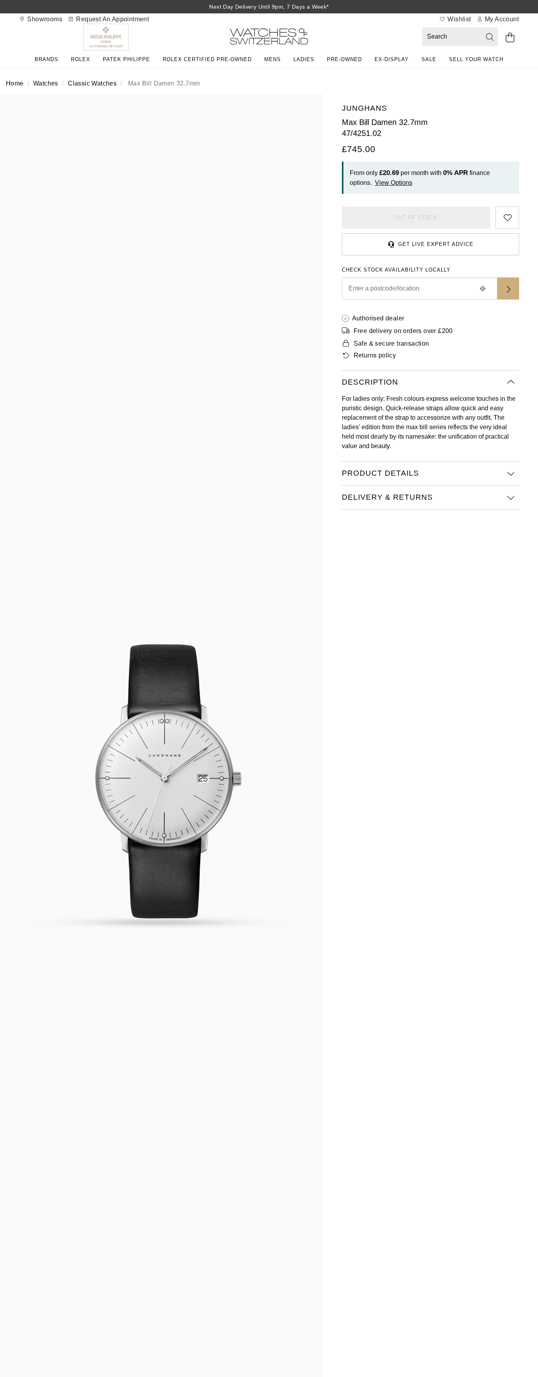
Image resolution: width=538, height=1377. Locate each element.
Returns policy (375, 355)
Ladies (303, 59)
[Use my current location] (483, 288)
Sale (428, 59)
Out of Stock (416, 217)
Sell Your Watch (476, 59)
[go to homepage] (269, 38)
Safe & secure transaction (391, 343)
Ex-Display (392, 59)
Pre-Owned (344, 59)
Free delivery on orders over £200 (403, 331)
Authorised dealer (378, 318)
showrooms (44, 19)
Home (15, 83)
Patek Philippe (126, 59)
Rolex (80, 59)
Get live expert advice (435, 244)
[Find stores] (508, 288)
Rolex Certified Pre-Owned (207, 59)
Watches (45, 83)
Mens (272, 59)
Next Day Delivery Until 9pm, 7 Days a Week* (268, 7)
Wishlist (458, 19)
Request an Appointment (111, 19)
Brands (46, 59)
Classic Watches (92, 83)
